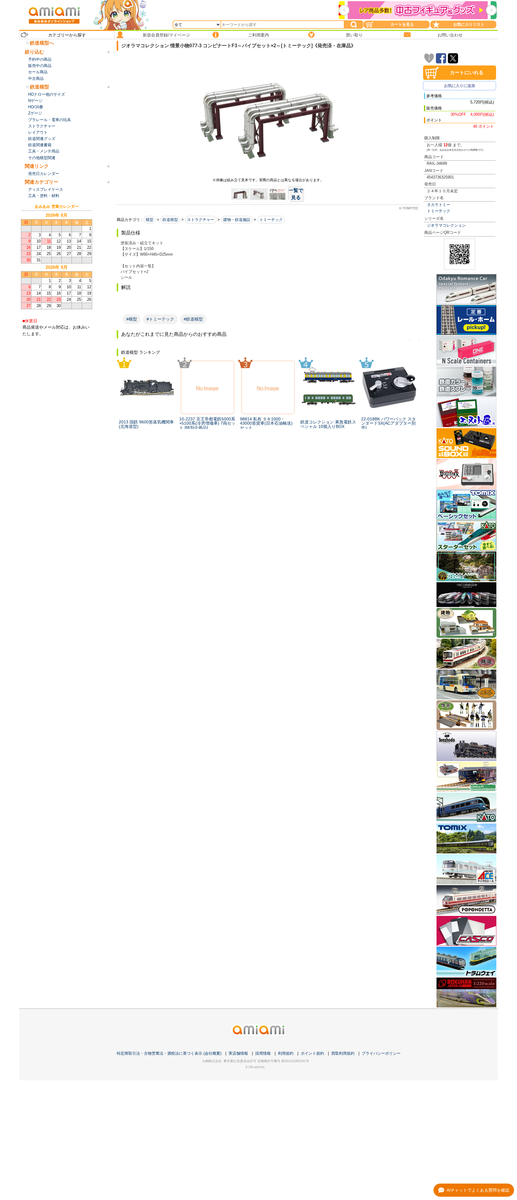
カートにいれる (466, 72)
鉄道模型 (170, 219)
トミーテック (438, 211)
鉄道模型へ (42, 42)
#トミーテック (160, 319)
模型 (149, 219)
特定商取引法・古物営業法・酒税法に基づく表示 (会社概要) (169, 1053)
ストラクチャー (200, 219)
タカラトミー (438, 204)
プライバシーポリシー (381, 1053)
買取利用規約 (343, 1053)
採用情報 (263, 1053)
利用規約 (286, 1053)
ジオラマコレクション (446, 225)
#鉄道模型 (193, 319)
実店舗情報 (238, 1053)
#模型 (131, 319)
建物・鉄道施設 (236, 219)
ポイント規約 (312, 1053)
